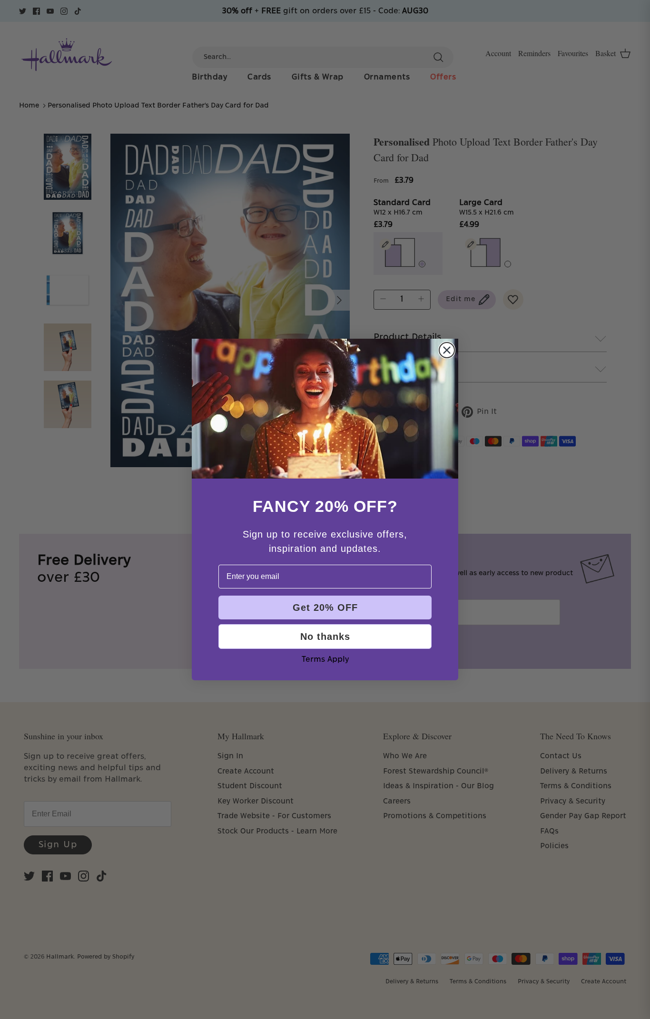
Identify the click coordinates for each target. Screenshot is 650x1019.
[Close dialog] (446, 350)
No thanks (325, 636)
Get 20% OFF (325, 607)
